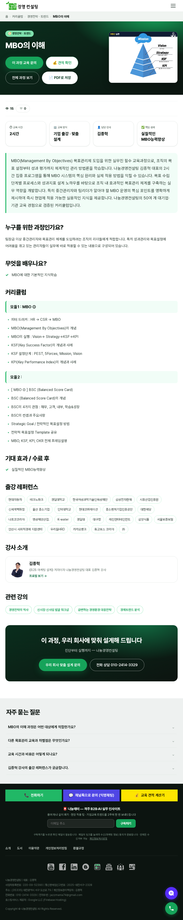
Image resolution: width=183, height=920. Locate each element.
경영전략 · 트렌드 (38, 16)
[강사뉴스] (108, 866)
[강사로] (132, 866)
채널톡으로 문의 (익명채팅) (91, 795)
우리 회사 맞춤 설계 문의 (63, 665)
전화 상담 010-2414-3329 (117, 665)
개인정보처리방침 (98, 838)
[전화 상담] (171, 908)
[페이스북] (62, 866)
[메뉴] (173, 6)
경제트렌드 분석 (130, 610)
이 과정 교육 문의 (24, 63)
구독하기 (126, 823)
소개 (8, 848)
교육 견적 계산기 (149, 795)
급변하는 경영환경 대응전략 (94, 610)
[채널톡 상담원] (171, 893)
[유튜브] (50, 866)
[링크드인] (74, 866)
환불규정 (78, 848)
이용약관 (34, 848)
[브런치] (85, 866)
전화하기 (33, 795)
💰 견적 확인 (62, 63)
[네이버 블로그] (97, 866)
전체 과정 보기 (22, 78)
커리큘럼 (17, 16)
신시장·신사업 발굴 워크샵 (53, 610)
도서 (19, 848)
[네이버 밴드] (120, 866)
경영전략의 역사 (18, 610)
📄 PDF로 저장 (60, 78)
